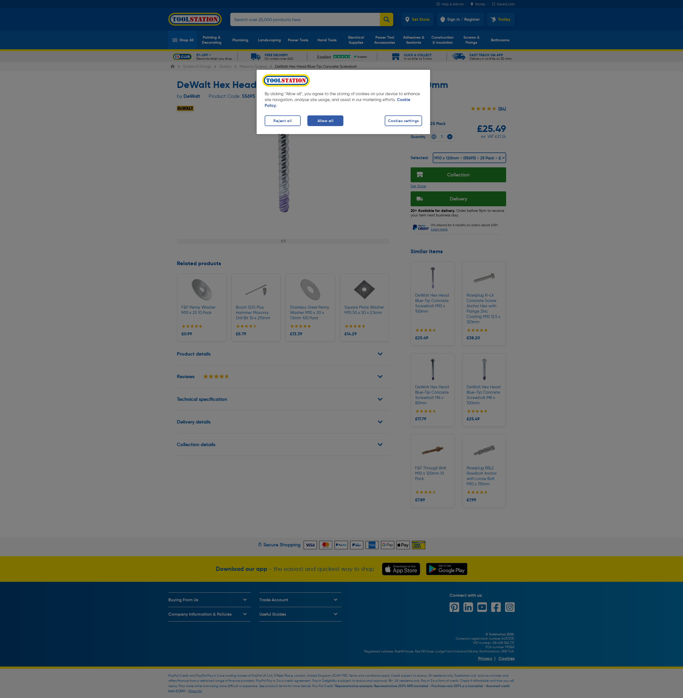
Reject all (282, 120)
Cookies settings (403, 120)
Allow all (325, 120)
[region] (343, 102)
